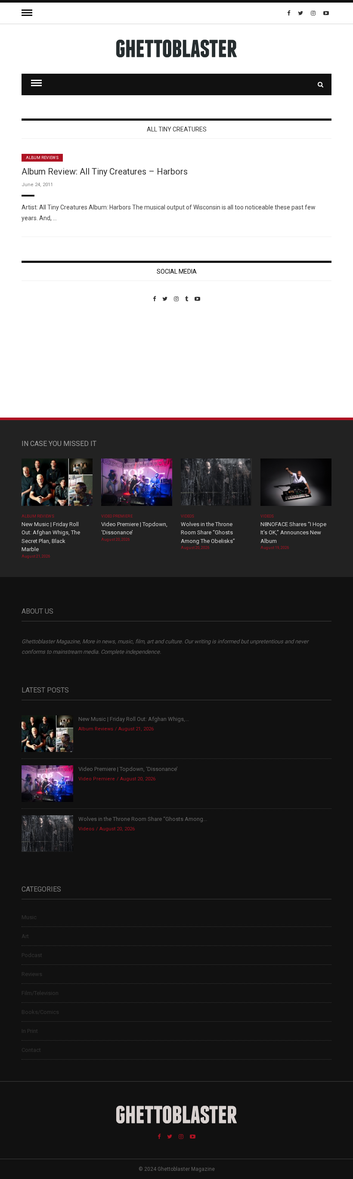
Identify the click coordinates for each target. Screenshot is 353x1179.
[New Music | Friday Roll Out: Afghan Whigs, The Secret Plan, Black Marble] (57, 485)
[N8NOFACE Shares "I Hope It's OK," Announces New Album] (295, 485)
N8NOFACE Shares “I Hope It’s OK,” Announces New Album (293, 532)
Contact (31, 1050)
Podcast (32, 955)
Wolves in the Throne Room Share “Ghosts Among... (142, 819)
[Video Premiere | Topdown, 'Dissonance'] (136, 485)
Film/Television (40, 993)
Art (25, 936)
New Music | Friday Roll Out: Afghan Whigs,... (133, 719)
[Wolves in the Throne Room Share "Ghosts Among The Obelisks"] (216, 485)
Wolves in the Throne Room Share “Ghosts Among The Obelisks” (208, 532)
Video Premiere (117, 516)
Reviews (32, 974)
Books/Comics (40, 1012)
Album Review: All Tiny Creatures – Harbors (105, 171)
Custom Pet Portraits (47, 361)
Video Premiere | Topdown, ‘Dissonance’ (128, 769)
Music (29, 917)
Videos (187, 516)
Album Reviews (42, 158)
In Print (30, 1031)
